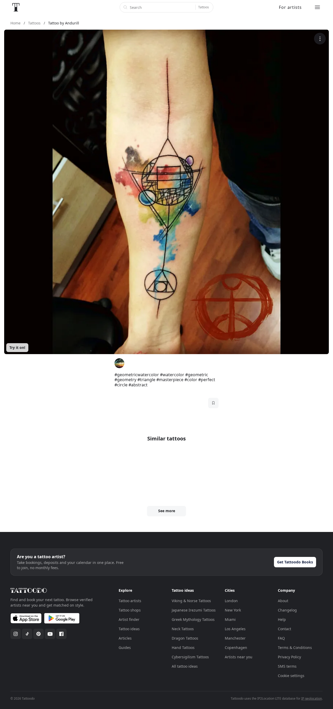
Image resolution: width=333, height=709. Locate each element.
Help (282, 619)
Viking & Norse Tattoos (191, 600)
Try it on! (17, 347)
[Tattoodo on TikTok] (27, 634)
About (283, 600)
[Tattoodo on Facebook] (61, 634)
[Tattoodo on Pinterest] (38, 634)
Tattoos (203, 7)
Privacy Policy (289, 656)
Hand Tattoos (183, 647)
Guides (125, 647)
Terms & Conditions (295, 647)
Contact (284, 628)
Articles (125, 638)
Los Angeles (235, 628)
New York (233, 610)
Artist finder (129, 619)
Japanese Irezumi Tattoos (194, 610)
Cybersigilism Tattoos (190, 656)
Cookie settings (291, 675)
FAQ (281, 638)
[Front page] (15, 7)
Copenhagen (236, 647)
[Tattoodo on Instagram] (15, 634)
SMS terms (287, 666)
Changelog (287, 610)
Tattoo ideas (129, 628)
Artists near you (238, 656)
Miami (230, 619)
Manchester (235, 638)
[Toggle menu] (317, 7)
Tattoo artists (130, 600)
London (231, 600)
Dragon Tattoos (185, 638)
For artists (290, 7)
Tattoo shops (130, 610)
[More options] (320, 38)
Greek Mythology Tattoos (193, 619)
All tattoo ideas (185, 666)
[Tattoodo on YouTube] (50, 634)
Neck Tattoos (183, 628)
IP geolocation (311, 698)
